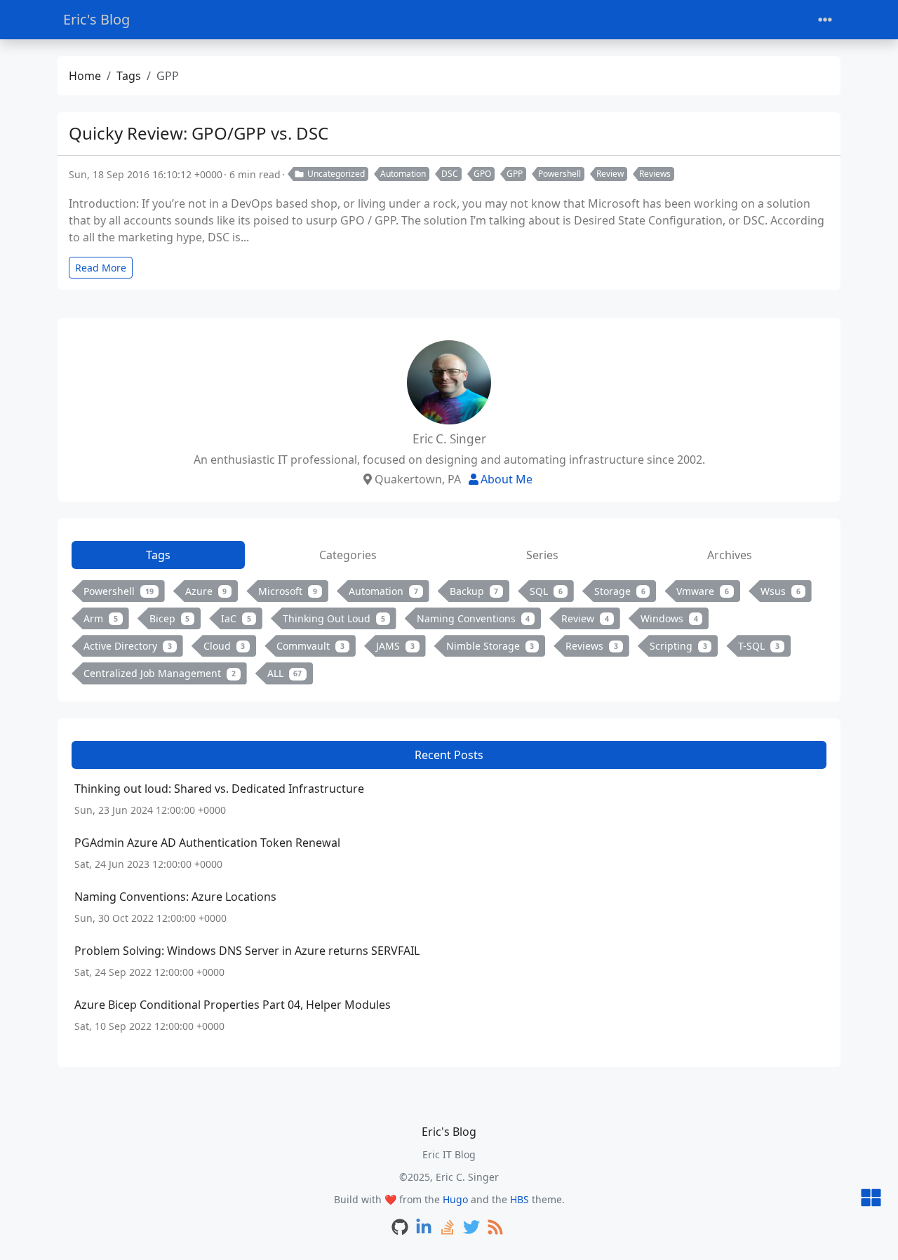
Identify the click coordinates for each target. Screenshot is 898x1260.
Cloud (224, 645)
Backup (474, 591)
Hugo (455, 1199)
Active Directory (127, 645)
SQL (546, 591)
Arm (100, 618)
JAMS (395, 645)
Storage (619, 591)
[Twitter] (471, 1228)
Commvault (310, 645)
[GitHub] (399, 1228)
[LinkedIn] (423, 1228)
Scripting (678, 645)
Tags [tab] (158, 555)
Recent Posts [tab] (449, 755)
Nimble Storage (490, 645)
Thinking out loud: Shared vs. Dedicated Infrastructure (219, 788)
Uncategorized (336, 174)
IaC (236, 618)
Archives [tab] (729, 555)
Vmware (702, 591)
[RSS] (495, 1228)
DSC (449, 174)
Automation (403, 174)
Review (610, 174)
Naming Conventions (473, 618)
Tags (128, 75)
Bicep (169, 618)
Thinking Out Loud (334, 618)
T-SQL (758, 645)
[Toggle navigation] (825, 20)
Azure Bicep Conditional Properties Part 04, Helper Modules (232, 1004)
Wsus (780, 591)
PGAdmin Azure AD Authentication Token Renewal (207, 842)
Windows (669, 618)
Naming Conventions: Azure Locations (175, 896)
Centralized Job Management (159, 673)
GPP (515, 174)
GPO (482, 174)
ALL (284, 673)
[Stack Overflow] (447, 1228)
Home (85, 75)
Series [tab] (542, 555)
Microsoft (287, 591)
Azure (206, 591)
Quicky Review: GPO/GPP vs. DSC (198, 133)
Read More (100, 267)
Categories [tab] (348, 555)
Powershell (559, 174)
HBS (519, 1199)
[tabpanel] (449, 635)
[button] (871, 1198)
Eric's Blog (96, 19)
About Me (506, 479)
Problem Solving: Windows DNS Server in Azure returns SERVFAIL (247, 950)
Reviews (655, 174)
